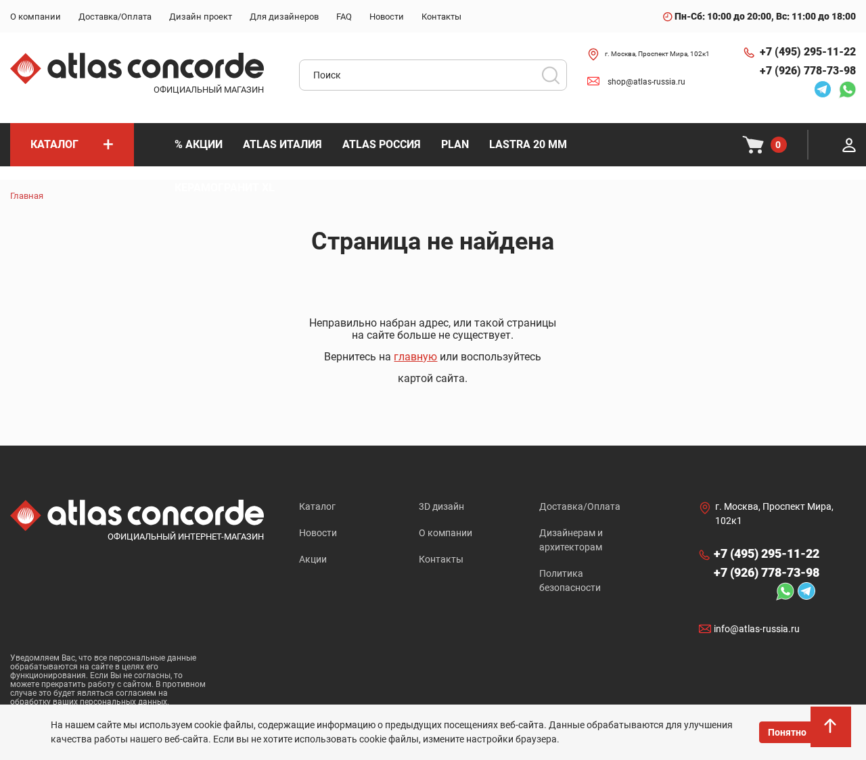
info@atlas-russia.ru (757, 629)
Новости (318, 532)
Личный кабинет (849, 144)
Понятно (787, 732)
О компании (445, 532)
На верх (832, 733)
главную (415, 356)
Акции (313, 559)
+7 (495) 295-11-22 (808, 51)
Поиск (550, 75)
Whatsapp (843, 89)
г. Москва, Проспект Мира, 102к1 (657, 53)
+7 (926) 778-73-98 (808, 70)
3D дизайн (441, 506)
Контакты (441, 559)
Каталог (317, 506)
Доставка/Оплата (579, 506)
